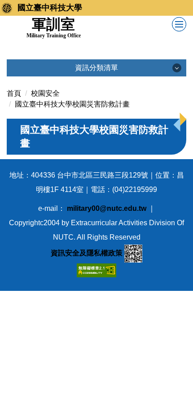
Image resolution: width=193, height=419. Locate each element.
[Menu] (179, 24)
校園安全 (45, 93)
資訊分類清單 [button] (96, 67)
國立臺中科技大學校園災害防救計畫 (72, 104)
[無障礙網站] (96, 269)
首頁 (14, 93)
